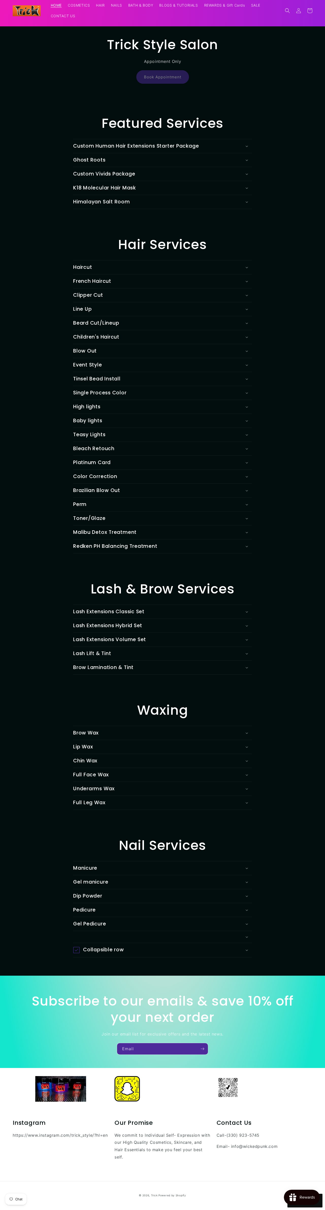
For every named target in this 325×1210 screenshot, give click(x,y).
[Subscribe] (202, 1049)
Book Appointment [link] (162, 77)
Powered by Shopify (172, 1195)
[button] (287, 10)
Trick (154, 1195)
